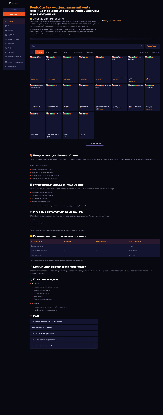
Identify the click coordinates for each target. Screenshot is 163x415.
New (148, 52)
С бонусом (77, 52)
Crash (56, 52)
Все (159, 52)
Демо (37, 71)
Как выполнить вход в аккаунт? (43, 334)
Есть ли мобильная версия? (42, 346)
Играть (37, 68)
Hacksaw (89, 52)
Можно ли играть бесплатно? (42, 328)
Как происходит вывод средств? (44, 340)
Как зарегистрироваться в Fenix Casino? (47, 322)
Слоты (39, 52)
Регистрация (14, 14)
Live (47, 52)
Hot (153, 52)
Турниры (65, 52)
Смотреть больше (95, 143)
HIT (143, 52)
